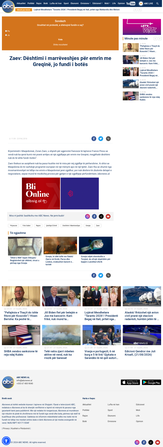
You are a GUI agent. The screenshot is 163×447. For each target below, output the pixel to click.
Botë (46, 3)
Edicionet (97, 3)
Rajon (39, 3)
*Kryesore (13, 225)
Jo (8, 35)
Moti (107, 3)
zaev (98, 225)
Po (8, 31)
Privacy (6, 428)
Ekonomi (75, 3)
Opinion (121, 3)
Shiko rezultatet (60, 44)
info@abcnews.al (24, 380)
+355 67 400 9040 (25, 383)
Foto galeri (26, 225)
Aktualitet (21, 3)
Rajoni (38, 225)
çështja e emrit (51, 225)
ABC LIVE (148, 4)
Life (114, 3)
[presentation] (156, 39)
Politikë (31, 3)
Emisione (85, 3)
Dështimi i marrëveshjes (71, 225)
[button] (6, 440)
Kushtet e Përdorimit (20, 428)
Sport (66, 3)
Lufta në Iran (56, 3)
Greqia (88, 225)
